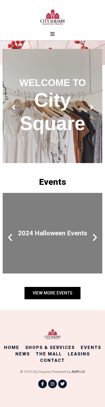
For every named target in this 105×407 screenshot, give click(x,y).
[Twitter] (62, 384)
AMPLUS (78, 372)
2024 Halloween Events (52, 233)
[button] (10, 237)
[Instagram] (52, 384)
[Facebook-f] (42, 384)
